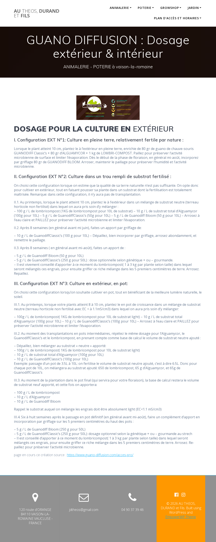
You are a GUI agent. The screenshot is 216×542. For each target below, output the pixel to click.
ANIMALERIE (119, 8)
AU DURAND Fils (36, 13)
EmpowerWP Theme (180, 517)
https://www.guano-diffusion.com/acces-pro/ (100, 455)
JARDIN (193, 8)
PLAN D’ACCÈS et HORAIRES (176, 18)
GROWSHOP (169, 8)
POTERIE (144, 8)
